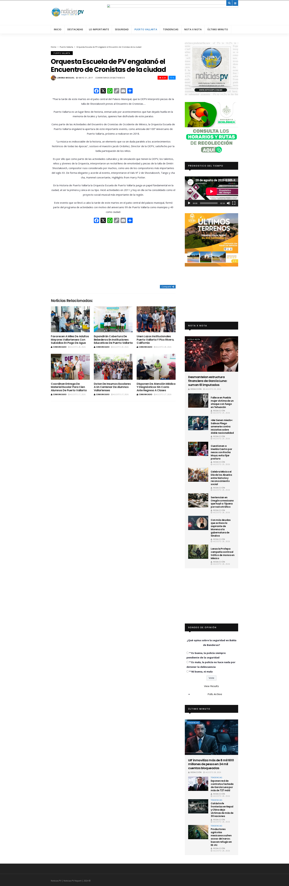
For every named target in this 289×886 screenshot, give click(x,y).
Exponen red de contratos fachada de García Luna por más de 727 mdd (222, 785)
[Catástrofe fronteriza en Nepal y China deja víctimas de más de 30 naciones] (198, 806)
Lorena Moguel (65, 77)
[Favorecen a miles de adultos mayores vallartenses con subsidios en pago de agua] (70, 319)
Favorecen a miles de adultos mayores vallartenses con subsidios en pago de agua (70, 339)
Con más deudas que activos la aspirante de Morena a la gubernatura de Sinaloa (220, 527)
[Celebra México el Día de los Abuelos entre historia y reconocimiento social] (198, 474)
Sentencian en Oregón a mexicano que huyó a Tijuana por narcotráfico (222, 502)
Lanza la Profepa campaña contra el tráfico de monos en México (222, 553)
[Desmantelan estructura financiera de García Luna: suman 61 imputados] (211, 354)
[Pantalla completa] (233, 203)
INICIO (58, 29)
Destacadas (75, 29)
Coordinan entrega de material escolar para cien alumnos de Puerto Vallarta (69, 387)
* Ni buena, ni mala (201, 671)
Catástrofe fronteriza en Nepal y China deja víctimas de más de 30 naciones (222, 810)
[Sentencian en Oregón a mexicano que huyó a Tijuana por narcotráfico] (198, 500)
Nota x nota (193, 29)
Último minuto (217, 29)
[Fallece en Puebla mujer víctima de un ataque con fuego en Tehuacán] (198, 400)
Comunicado (59, 347)
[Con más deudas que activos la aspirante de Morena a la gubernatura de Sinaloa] (198, 523)
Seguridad (122, 29)
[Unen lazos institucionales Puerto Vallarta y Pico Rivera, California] (156, 319)
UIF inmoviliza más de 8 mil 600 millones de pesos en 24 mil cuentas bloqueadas (211, 764)
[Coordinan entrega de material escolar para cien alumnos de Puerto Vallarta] (70, 367)
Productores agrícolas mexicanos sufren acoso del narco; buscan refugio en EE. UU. (221, 837)
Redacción (196, 389)
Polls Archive (215, 694)
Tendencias (170, 29)
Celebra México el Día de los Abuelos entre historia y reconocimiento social (221, 478)
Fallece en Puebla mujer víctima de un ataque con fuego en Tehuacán (222, 402)
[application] (211, 191)
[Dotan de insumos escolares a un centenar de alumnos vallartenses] (113, 367)
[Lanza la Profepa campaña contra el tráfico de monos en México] (198, 552)
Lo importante (99, 29)
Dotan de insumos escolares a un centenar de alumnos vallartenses (112, 387)
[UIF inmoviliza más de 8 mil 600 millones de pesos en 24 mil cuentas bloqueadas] (211, 737)
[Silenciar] (228, 203)
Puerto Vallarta (145, 29)
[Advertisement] (113, 254)
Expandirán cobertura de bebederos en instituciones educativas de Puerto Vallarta (113, 339)
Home (53, 47)
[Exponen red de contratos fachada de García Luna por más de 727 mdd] (198, 784)
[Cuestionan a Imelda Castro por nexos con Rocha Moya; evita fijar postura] (198, 449)
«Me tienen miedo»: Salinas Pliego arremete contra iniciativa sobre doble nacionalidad (222, 427)
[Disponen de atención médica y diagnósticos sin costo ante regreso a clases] (156, 367)
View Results (211, 686)
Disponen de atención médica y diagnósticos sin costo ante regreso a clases (156, 387)
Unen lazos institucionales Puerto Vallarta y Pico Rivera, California (155, 339)
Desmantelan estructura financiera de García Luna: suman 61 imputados (207, 381)
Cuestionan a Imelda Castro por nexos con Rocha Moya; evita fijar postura (221, 452)
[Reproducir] (189, 203)
